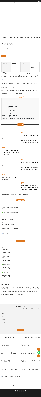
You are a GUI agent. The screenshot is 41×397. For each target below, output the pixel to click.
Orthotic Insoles (15, 96)
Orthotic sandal (37, 337)
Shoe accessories (31, 337)
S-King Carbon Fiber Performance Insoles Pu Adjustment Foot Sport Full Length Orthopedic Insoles (10, 384)
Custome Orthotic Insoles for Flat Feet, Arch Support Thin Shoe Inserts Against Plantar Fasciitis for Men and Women (9, 369)
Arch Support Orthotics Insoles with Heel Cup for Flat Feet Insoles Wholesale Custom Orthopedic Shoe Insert (30, 353)
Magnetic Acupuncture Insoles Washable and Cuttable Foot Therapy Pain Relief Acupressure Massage (30, 369)
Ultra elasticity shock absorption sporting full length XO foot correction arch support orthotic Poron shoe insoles (10, 353)
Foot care (25, 337)
